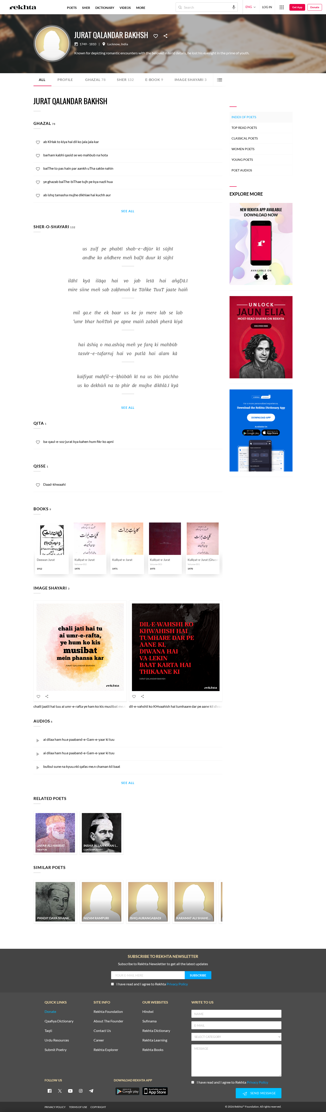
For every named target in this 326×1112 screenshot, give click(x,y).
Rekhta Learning (154, 1040)
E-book (154, 79)
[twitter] (59, 1090)
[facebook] (49, 1090)
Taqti (48, 1031)
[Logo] (23, 8)
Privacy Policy (177, 984)
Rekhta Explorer (106, 1050)
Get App (297, 7)
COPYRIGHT (98, 1107)
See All (127, 211)
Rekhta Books (152, 1050)
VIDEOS (125, 8)
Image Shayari (191, 79)
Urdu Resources (57, 1040)
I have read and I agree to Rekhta (152, 984)
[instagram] (80, 1090)
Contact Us (102, 1031)
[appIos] (155, 1091)
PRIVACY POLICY (55, 1107)
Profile (65, 79)
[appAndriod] (127, 1091)
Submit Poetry (56, 1050)
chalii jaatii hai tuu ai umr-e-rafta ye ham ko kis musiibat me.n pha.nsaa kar (89, 706)
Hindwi (147, 1012)
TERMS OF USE (78, 1107)
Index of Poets (244, 117)
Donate (314, 7)
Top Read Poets (244, 128)
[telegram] (91, 1090)
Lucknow (113, 44)
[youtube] (70, 1090)
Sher (125, 79)
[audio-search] (234, 7)
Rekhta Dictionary (156, 1031)
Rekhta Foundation (108, 1012)
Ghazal (95, 79)
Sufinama (149, 1021)
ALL (42, 79)
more (140, 8)
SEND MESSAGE (263, 1093)
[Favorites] (156, 36)
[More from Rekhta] (282, 7)
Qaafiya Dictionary (59, 1021)
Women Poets (243, 149)
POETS (72, 8)
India (124, 44)
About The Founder (108, 1021)
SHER (86, 8)
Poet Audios (242, 170)
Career (99, 1040)
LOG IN (267, 7)
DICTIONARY (104, 8)
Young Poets (242, 159)
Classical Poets (245, 138)
